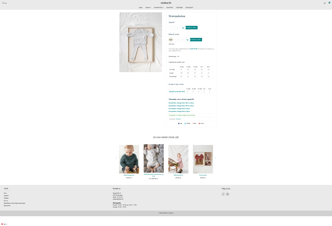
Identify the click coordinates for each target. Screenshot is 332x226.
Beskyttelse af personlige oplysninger (14, 203)
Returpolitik (7, 206)
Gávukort (189, 8)
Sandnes (178, 119)
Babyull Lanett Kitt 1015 (177, 92)
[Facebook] (223, 194)
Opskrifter (158, 8)
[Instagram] (227, 194)
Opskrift (6, 196)
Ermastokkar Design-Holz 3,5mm (179, 111)
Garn (148, 8)
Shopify (171, 213)
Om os (6, 201)
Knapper (169, 8)
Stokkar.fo (165, 213)
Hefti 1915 (193, 49)
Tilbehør (179, 8)
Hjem (140, 8)
